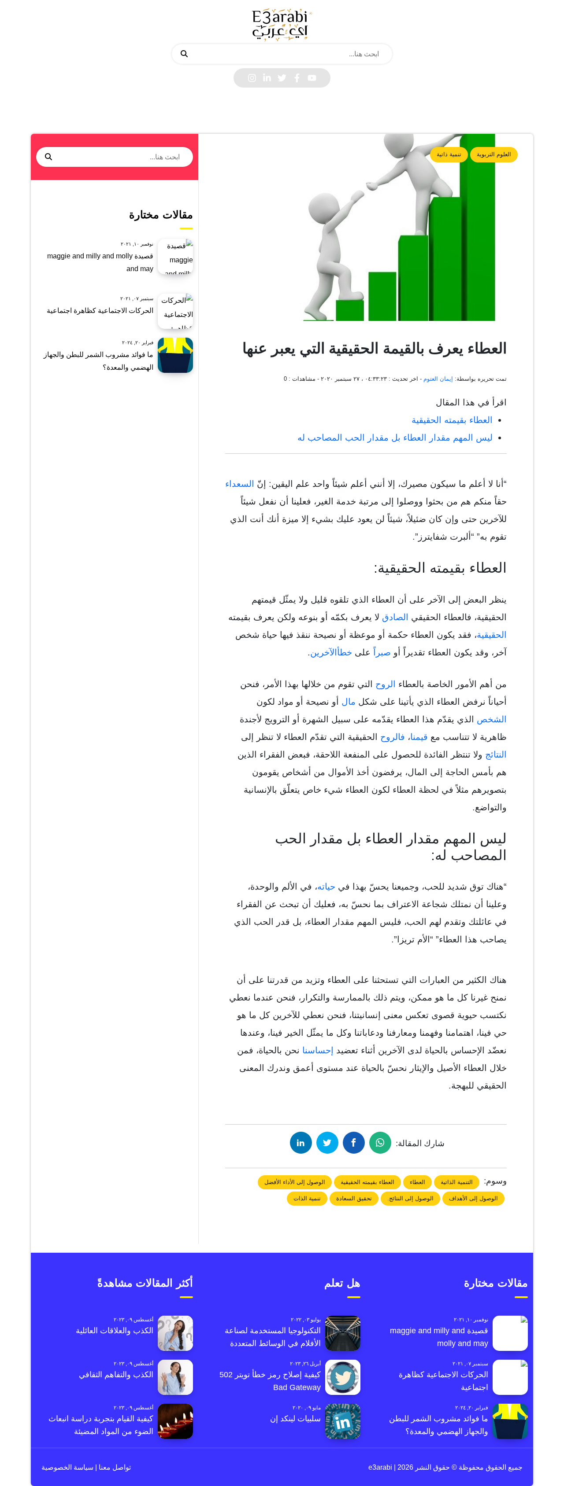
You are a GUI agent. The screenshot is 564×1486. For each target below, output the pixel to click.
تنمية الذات (307, 1198)
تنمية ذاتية (449, 154)
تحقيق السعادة (354, 1198)
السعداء (239, 484)
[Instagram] (252, 78)
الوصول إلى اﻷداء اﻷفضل (294, 1182)
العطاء (417, 1182)
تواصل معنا (114, 1467)
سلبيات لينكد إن (295, 1418)
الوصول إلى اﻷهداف (473, 1198)
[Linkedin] (267, 78)
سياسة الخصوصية (67, 1467)
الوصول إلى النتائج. (410, 1198)
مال (348, 701)
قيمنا (419, 737)
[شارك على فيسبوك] (354, 1143)
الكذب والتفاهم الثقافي (116, 1374)
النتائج (496, 754)
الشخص (492, 719)
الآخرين (323, 652)
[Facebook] (297, 78)
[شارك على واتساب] (380, 1143)
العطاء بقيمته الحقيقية (452, 420)
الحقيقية (492, 635)
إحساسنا (318, 1050)
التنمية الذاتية (457, 1182)
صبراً (382, 652)
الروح (385, 684)
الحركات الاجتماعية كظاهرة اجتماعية (100, 310)
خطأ (344, 652)
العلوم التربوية (494, 154)
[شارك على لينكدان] (301, 1143)
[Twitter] (282, 78)
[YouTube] (312, 78)
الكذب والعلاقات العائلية (114, 1330)
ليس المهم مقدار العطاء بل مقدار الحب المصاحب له (395, 437)
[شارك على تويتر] (327, 1143)
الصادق (395, 617)
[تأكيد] (184, 54)
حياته (326, 886)
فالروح (392, 737)
